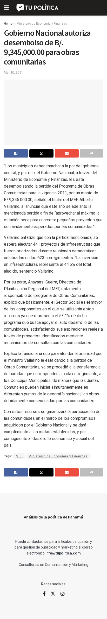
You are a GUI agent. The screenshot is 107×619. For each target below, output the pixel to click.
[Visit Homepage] (38, 8)
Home (8, 23)
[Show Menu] (6, 8)
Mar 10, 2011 (13, 72)
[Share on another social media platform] (91, 153)
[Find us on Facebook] (44, 594)
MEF (19, 456)
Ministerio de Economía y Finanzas (42, 23)
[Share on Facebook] (16, 153)
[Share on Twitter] (41, 153)
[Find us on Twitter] (53, 594)
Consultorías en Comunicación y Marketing (53, 565)
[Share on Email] (67, 153)
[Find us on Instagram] (62, 594)
